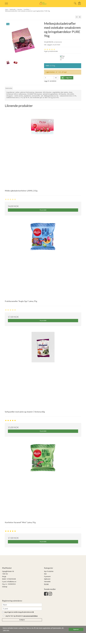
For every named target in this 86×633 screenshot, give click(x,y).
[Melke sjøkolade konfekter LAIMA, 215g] (43, 149)
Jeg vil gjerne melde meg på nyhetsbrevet (19, 612)
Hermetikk (47, 581)
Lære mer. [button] (6, 630)
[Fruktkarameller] (43, 259)
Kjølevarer (47, 579)
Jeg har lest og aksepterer (22, 616)
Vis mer (46, 584)
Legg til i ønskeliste (50, 81)
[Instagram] (50, 595)
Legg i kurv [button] (69, 77)
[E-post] (22, 608)
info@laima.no (11, 581)
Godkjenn (22, 619)
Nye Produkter (48, 571)
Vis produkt (43, 210)
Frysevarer (47, 576)
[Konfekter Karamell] (43, 480)
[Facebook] (46, 595)
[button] (76, 17)
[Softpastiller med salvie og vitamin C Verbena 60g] (43, 370)
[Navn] (22, 605)
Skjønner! (76, 629)
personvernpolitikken (30, 616)
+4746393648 (11, 579)
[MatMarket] (43, 3)
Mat (45, 574)
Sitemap (4, 587)
